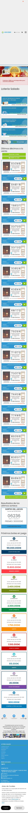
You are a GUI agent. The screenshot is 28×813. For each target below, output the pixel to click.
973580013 (5, 773)
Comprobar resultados (14, 526)
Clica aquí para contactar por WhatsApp (10, 775)
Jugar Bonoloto (14, 590)
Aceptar (5, 808)
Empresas (3, 752)
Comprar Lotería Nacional (14, 706)
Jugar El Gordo (14, 571)
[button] (2, 718)
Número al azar (14, 158)
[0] (22, 32)
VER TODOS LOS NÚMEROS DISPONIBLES (16, 497)
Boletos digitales (4, 755)
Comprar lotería (4, 748)
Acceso (17, 32)
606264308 (4, 776)
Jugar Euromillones (14, 552)
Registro (3, 758)
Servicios (3, 753)
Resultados (3, 749)
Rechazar (19, 808)
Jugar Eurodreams (14, 687)
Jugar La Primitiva (14, 609)
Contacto (3, 751)
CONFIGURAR (14, 799)
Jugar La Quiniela (14, 648)
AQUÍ (3, 802)
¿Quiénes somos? (5, 746)
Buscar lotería (14, 154)
